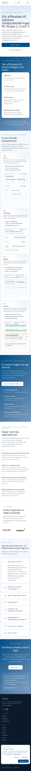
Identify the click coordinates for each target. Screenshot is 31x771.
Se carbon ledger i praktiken (12, 383)
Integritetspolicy (6, 764)
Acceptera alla (23, 761)
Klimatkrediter (5, 721)
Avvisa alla (24, 757)
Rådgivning (5, 718)
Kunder (4, 730)
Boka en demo (15, 45)
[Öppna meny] (27, 2)
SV (18, 2)
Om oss (4, 737)
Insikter (4, 732)
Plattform (4, 716)
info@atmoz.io (16, 767)
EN (15, 2)
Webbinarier (5, 735)
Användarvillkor (23, 764)
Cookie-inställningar (6, 767)
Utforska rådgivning (9, 687)
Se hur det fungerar (14, 50)
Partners (4, 727)
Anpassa (16, 757)
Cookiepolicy (14, 764)
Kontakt (4, 740)
